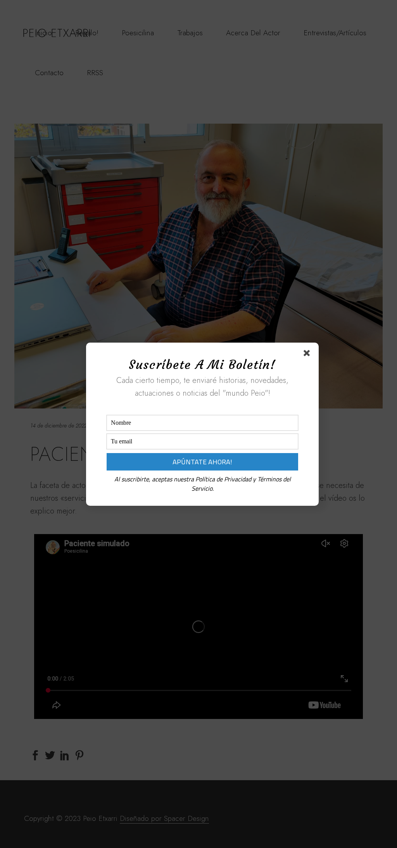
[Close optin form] (308, 354)
